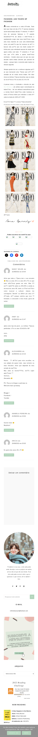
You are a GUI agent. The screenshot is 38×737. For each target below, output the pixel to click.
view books (27, 698)
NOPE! (26, 733)
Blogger (6, 393)
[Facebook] (13, 586)
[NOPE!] (35, 731)
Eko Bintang (8, 87)
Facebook (7, 395)
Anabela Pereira (19, 413)
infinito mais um (15, 4)
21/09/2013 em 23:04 (19, 416)
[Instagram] (24, 586)
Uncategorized (9, 15)
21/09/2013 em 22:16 (19, 354)
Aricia (15, 441)
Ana (16, 689)
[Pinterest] (21, 586)
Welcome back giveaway (12, 385)
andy (14, 317)
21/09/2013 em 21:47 (19, 319)
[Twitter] (17, 586)
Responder (9, 306)
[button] (32, 3)
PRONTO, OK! (13, 733)
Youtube (6, 398)
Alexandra (17, 351)
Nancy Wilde (17, 269)
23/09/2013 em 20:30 (19, 443)
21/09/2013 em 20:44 (19, 271)
